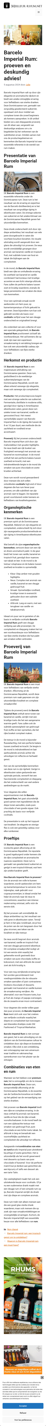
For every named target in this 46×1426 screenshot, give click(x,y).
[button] (42, 1377)
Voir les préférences (23, 1420)
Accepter (23, 1406)
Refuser (23, 1413)
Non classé (12, 1229)
